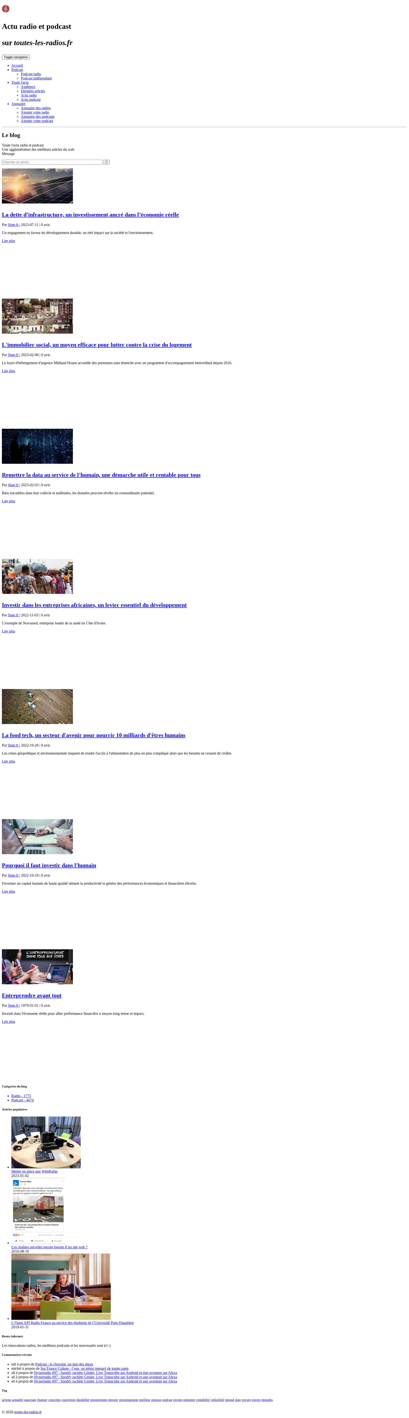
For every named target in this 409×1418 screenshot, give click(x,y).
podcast (167, 1400)
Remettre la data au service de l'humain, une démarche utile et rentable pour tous (101, 475)
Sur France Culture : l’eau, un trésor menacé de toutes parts (84, 1368)
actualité (17, 1400)
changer (42, 1400)
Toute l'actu (20, 82)
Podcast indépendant (36, 78)
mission (156, 1400)
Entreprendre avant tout (32, 995)
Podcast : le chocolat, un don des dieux (64, 1364)
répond (229, 1400)
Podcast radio (31, 74)
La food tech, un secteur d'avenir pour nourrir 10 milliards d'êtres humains (93, 735)
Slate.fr (13, 225)
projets (177, 1400)
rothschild (217, 1400)
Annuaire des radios (36, 108)
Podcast (17, 70)
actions (6, 1400)
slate (238, 1400)
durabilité (82, 1400)
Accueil (17, 65)
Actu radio (29, 95)
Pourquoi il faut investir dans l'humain (49, 865)
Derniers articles (33, 91)
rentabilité (203, 1400)
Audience (28, 87)
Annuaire (18, 104)
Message (8, 154)
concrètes (54, 1400)
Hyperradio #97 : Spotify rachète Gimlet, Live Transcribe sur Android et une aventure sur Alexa (105, 1373)
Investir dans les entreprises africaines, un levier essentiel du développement (94, 605)
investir (113, 1400)
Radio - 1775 (21, 1096)
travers (256, 1400)
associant (30, 1400)
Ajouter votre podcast (37, 121)
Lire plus (8, 241)
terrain (246, 1400)
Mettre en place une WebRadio (34, 1171)
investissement (128, 1400)
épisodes (267, 1400)
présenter (189, 1400)
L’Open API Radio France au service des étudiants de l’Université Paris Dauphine (72, 1323)
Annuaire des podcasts (37, 117)
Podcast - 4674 (22, 1100)
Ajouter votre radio (35, 112)
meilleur (144, 1400)
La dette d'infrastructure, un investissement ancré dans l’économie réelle (90, 215)
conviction (69, 1400)
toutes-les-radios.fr (28, 1412)
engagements (98, 1400)
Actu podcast (30, 99)
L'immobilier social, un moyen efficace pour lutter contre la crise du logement (97, 345)
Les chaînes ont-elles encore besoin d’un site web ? (49, 1247)
